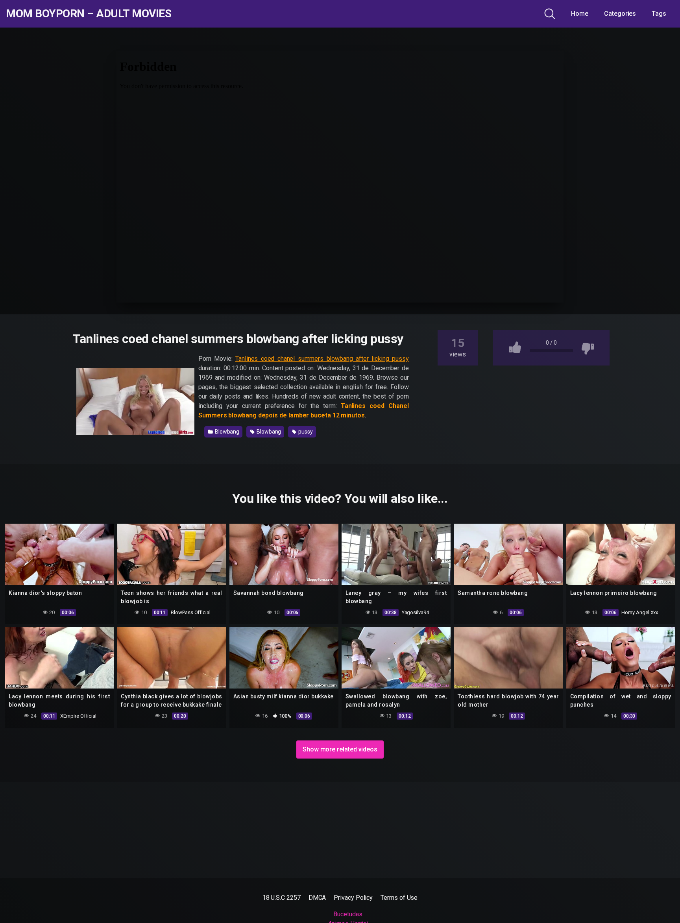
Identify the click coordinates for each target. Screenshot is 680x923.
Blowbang (226, 431)
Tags (659, 13)
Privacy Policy (353, 897)
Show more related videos (340, 749)
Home (579, 13)
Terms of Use (399, 897)
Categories (620, 13)
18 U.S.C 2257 (281, 897)
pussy (305, 431)
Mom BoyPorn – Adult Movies (88, 14)
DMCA (317, 897)
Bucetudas (347, 914)
